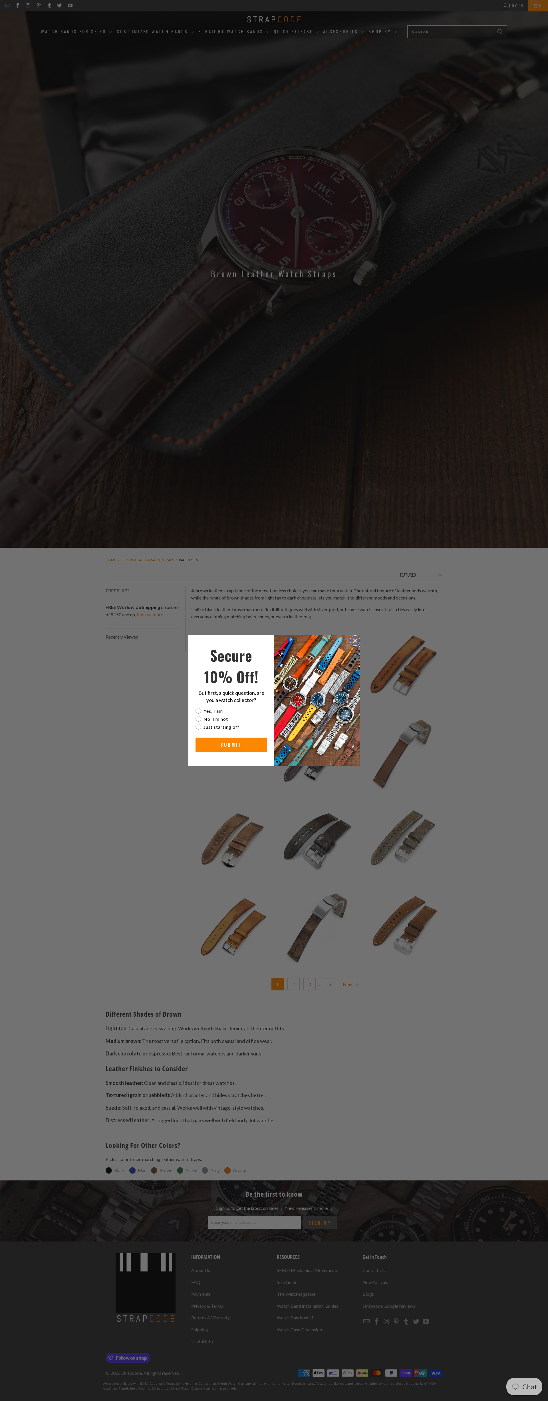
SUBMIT (231, 744)
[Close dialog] (355, 640)
